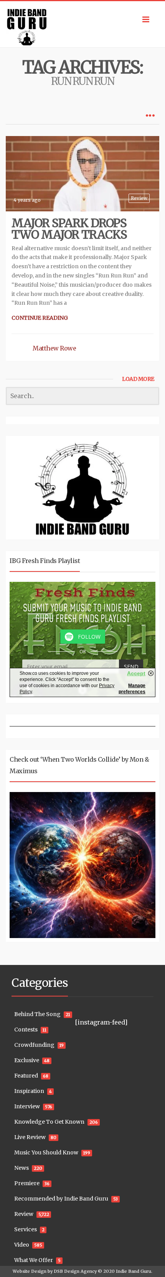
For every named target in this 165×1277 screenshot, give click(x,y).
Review (139, 198)
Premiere (27, 1183)
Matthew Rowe (54, 348)
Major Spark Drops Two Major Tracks (69, 229)
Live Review (30, 1137)
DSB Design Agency (75, 1271)
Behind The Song (37, 1014)
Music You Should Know (46, 1152)
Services (25, 1229)
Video (21, 1244)
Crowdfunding (34, 1044)
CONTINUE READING (40, 317)
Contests (26, 1029)
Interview (27, 1106)
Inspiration (29, 1091)
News (21, 1167)
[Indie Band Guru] (82, 24)
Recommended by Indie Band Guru (61, 1198)
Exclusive (26, 1060)
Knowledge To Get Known (49, 1121)
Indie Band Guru (133, 1271)
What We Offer (33, 1260)
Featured (26, 1075)
